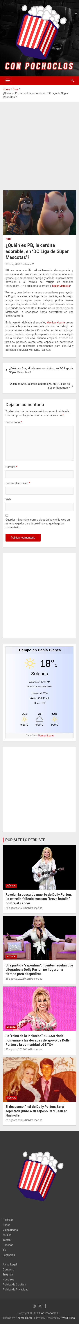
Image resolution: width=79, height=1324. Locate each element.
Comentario (14, 422)
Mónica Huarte (56, 322)
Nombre (11, 467)
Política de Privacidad (15, 1289)
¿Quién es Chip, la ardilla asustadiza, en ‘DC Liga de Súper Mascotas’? (39, 385)
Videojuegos (10, 1230)
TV (4, 1250)
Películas (8, 1220)
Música (11, 885)
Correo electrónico (18, 483)
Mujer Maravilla (61, 286)
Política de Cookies (14, 1284)
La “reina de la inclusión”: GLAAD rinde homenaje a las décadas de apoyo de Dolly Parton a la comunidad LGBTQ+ (38, 1040)
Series (6, 1225)
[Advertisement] (39, 149)
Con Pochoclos (33, 907)
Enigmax (8, 1274)
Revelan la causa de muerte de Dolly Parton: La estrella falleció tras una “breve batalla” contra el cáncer (39, 899)
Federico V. (28, 264)
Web (8, 499)
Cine (8, 239)
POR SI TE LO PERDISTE (25, 840)
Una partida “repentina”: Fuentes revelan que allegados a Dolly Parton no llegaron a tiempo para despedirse (39, 969)
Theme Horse (24, 1318)
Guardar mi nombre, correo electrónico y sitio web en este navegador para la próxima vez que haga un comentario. (38, 523)
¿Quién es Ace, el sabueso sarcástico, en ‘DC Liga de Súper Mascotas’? (41, 370)
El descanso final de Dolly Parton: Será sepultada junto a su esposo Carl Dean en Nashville (36, 1111)
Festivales (9, 1255)
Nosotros (8, 1279)
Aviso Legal (10, 1264)
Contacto (8, 1269)
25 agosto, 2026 (15, 907)
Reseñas (8, 1245)
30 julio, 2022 (13, 264)
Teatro (7, 1240)
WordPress (68, 1318)
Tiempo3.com (46, 735)
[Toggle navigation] (7, 80)
